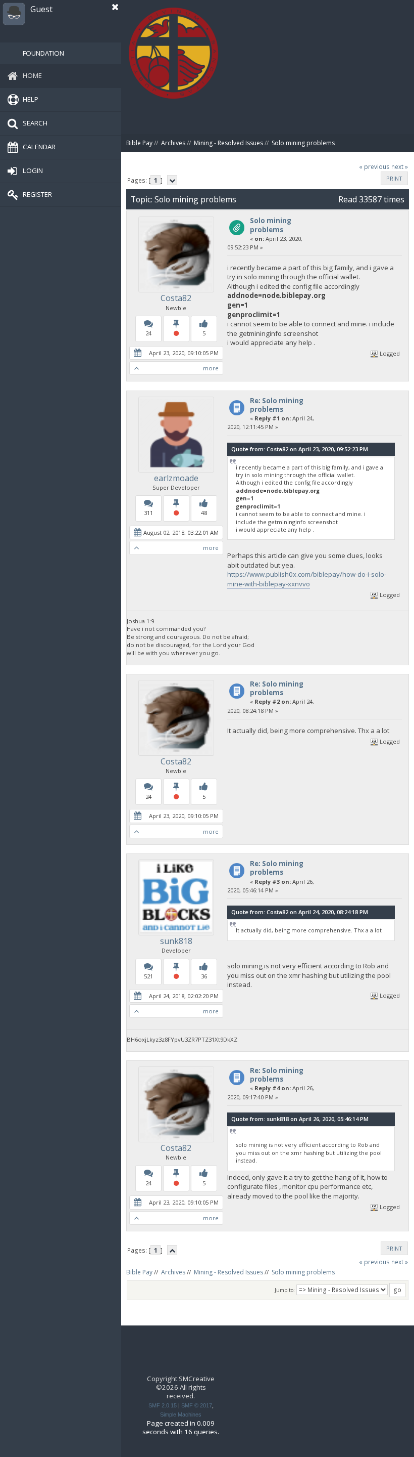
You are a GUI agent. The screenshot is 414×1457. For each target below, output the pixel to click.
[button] (115, 7)
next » (399, 166)
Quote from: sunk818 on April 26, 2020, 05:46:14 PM (300, 1119)
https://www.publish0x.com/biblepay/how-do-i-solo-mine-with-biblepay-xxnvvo (306, 579)
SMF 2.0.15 (162, 1405)
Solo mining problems (270, 225)
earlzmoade (176, 478)
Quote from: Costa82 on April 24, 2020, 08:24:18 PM (299, 912)
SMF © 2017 (196, 1405)
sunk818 (176, 941)
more (211, 368)
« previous (374, 166)
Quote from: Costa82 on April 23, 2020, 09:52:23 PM (299, 449)
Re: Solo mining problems (276, 405)
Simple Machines (180, 1414)
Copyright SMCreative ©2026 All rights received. (181, 1387)
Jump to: (285, 1290)
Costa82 (176, 298)
